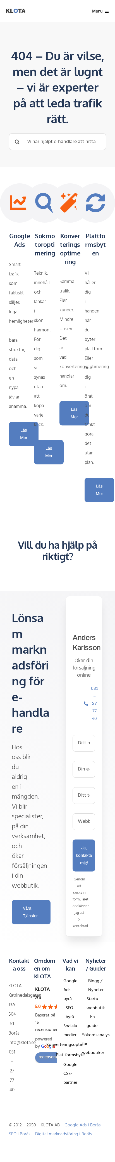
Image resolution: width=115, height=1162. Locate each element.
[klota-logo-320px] (16, 11)
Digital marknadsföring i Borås (63, 1134)
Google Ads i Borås (82, 1125)
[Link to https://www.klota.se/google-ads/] (19, 203)
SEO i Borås (19, 1134)
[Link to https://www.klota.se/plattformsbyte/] (95, 203)
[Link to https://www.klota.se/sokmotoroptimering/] (44, 203)
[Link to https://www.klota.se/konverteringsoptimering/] (70, 203)
